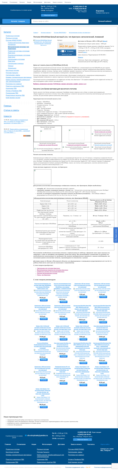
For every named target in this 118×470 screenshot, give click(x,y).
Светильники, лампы (13, 75)
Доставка (47, 2)
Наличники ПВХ (11, 88)
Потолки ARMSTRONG (14, 40)
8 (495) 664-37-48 (80, 6)
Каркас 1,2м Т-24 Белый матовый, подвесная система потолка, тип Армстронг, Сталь (62, 327)
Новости (8, 116)
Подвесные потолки (13, 36)
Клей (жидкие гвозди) (13, 98)
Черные (10, 66)
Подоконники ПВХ (12, 93)
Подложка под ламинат (14, 84)
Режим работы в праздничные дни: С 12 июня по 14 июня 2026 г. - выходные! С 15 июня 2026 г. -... (16, 121)
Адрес (84, 52)
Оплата (80, 57)
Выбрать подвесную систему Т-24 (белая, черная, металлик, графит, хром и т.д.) (59, 84)
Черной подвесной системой (103, 145)
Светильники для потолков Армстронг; (48, 268)
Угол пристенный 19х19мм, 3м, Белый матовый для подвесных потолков (62, 344)
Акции (29, 2)
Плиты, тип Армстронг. (44, 275)
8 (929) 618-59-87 (80, 8)
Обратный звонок (49, 15)
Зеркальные (12, 68)
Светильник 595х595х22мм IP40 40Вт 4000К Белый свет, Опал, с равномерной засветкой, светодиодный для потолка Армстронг (82, 346)
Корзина (100, 11)
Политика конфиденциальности (103, 467)
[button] (115, 235)
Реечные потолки (12, 38)
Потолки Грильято (12, 73)
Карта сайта (105, 444)
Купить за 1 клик (67, 54)
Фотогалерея (37, 2)
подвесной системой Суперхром (77, 145)
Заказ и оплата (57, 2)
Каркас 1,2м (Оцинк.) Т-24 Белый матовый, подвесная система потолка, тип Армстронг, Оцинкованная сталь (102, 370)
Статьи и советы (11, 110)
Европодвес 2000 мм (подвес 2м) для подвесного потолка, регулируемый (43, 307)
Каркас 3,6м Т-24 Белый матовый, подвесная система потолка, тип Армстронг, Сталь (42, 327)
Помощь (7, 106)
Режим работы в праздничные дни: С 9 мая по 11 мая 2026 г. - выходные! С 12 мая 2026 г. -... (17, 130)
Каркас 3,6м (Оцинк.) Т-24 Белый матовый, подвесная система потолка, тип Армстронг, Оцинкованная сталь (42, 392)
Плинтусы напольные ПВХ (15, 86)
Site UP (88, 467)
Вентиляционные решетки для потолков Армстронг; (52, 270)
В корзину (70, 51)
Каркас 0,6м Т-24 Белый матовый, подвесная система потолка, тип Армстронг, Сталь (82, 327)
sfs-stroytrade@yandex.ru (49, 12)
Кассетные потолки (12, 70)
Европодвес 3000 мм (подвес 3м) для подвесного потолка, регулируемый (43, 368)
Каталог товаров (18, 21)
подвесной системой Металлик (48, 145)
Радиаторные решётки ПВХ (15, 95)
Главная (4, 2)
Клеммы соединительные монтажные (19, 77)
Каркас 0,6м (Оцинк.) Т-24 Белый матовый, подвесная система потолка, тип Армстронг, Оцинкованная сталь (82, 370)
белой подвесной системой (103, 132)
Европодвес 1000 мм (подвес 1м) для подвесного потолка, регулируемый (102, 285)
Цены (105, 41)
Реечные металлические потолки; (47, 273)
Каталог (7, 32)
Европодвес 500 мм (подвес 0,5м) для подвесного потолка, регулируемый (82, 285)
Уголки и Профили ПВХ (14, 91)
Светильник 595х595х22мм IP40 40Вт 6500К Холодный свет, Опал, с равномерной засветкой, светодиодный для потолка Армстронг (102, 346)
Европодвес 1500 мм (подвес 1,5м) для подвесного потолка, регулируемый (62, 307)
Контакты (68, 2)
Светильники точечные (16, 63)
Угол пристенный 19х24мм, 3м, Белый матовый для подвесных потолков (102, 327)
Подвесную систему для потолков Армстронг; (51, 271)
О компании (13, 2)
